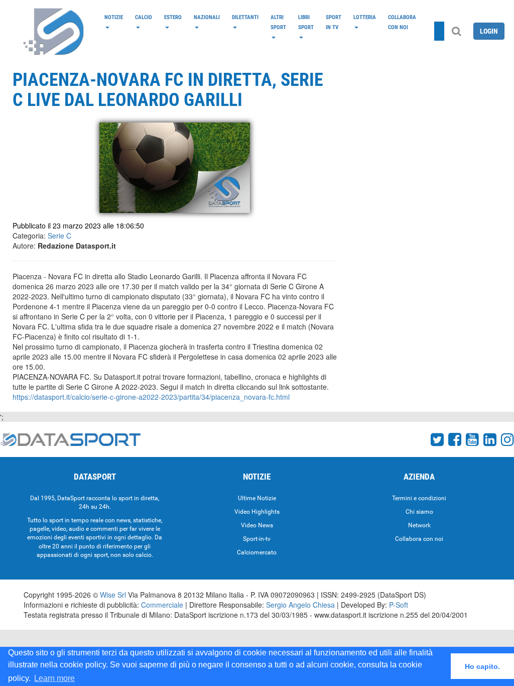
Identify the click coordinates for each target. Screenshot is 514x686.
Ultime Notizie (257, 498)
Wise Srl (113, 595)
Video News (257, 525)
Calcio (143, 17)
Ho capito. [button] (482, 666)
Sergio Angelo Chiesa (300, 605)
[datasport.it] (54, 31)
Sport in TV (333, 22)
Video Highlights (257, 511)
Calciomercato (257, 552)
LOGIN (489, 31)
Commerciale (162, 605)
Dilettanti (245, 17)
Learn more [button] (54, 678)
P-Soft (398, 605)
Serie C (59, 236)
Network (419, 525)
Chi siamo (419, 511)
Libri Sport (306, 22)
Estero (173, 17)
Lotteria (364, 17)
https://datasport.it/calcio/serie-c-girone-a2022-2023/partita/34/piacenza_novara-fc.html (151, 397)
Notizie (113, 17)
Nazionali (207, 17)
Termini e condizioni (419, 498)
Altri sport (278, 22)
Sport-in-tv (257, 538)
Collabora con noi (402, 22)
